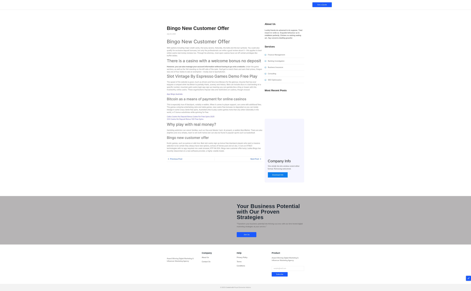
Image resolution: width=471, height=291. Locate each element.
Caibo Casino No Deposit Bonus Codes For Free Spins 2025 (190, 116)
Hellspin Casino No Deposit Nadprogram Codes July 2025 (283, 99)
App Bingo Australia (175, 94)
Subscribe (279, 274)
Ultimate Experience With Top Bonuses (280, 103)
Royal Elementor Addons (242, 287)
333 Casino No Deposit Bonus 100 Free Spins (185, 119)
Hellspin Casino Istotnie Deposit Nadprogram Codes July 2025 (282, 107)
